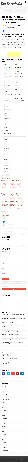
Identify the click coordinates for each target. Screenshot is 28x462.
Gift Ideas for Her (5, 391)
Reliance (6, 444)
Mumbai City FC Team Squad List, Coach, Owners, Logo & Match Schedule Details (5, 215)
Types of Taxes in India (6, 329)
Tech (3, 439)
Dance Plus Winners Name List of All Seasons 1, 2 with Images (20, 183)
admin (7, 25)
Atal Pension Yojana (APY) (6, 339)
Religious (3, 415)
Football (4, 434)
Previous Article (9, 231)
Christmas (4, 386)
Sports (3, 431)
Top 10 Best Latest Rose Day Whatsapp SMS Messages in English (5, 204)
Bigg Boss (5, 410)
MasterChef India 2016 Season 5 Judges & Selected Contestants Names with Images (4, 185)
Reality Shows (8, 10)
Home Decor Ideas (5, 399)
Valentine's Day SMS (7, 450)
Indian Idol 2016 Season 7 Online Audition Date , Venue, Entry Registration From (13, 205)
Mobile (4, 442)
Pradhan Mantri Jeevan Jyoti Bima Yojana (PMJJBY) (11, 337)
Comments (4, 251)
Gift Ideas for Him (5, 394)
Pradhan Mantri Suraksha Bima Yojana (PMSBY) (10, 334)
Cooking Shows (6, 413)
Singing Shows (4, 426)
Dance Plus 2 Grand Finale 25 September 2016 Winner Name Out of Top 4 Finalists (13, 184)
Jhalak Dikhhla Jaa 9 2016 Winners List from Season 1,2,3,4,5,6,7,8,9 (20, 195)
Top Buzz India (11, 3)
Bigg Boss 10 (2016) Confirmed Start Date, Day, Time (5, 195)
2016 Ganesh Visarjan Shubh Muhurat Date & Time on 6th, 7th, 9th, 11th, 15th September (20, 205)
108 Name (5, 418)
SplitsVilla (14, 10)
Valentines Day (4, 447)
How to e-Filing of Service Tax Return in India (10, 331)
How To (3, 402)
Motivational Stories (5, 405)
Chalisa (4, 423)
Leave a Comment (10, 27)
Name (3, 263)
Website (3, 273)
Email (3, 268)
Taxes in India (4, 436)
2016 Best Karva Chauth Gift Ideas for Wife (9, 322)
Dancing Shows (5, 389)
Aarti (4, 420)
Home (4, 10)
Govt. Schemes (4, 397)
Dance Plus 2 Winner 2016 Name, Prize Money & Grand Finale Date (13, 195)
